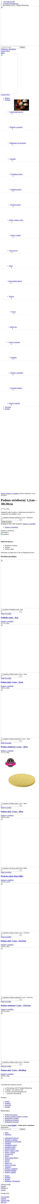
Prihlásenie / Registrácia (12, 1181)
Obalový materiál (14, 403)
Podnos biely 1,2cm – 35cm (12, 682)
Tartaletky (13, 357)
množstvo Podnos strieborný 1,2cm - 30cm (16, 739)
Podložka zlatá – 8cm (9, 618)
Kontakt (7, 1107)
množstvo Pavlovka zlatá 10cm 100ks (15, 868)
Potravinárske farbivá (15, 281)
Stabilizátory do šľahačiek (18, 143)
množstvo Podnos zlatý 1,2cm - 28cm (15, 803)
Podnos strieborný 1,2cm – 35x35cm (16, 1005)
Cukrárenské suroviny (16, 112)
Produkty (8, 1103)
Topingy (11, 296)
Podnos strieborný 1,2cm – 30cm (14, 747)
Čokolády (13, 159)
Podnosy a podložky (16, 373)
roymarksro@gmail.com (10, 3)
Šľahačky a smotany (16, 127)
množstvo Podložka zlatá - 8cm (13, 609)
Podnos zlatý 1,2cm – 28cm (12, 811)
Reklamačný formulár (11, 1122)
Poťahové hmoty (15, 205)
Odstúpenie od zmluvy (12, 1120)
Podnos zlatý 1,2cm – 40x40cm (13, 1070)
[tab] (21, 527)
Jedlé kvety (13, 327)
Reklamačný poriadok (12, 1118)
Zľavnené (8, 1105)
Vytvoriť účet (5, 1197)
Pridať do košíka (6, 522)
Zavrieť (3, 1186)
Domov (3, 493)
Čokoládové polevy (16, 174)
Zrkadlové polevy (16, 189)
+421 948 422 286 (9, 2)
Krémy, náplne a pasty (16, 220)
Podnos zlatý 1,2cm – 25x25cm (13, 941)
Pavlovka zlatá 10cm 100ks (12, 876)
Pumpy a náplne (15, 235)
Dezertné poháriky (16, 388)
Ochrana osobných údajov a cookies (16, 1116)
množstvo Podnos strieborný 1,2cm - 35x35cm (18, 997)
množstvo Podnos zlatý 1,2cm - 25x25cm (16, 933)
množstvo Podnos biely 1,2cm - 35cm (15, 674)
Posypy (13, 312)
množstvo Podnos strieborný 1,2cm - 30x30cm (18, 517)
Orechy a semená (14, 342)
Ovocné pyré (13, 250)
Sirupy (11, 266)
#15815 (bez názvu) (11, 1115)
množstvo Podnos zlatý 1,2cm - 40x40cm (16, 1062)
